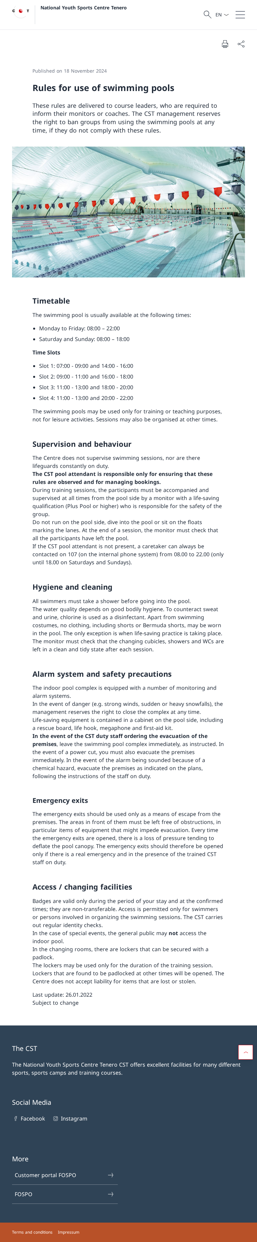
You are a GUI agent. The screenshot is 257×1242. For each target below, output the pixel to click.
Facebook (33, 1118)
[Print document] (225, 43)
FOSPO (23, 1194)
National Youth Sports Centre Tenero (83, 7)
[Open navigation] (240, 14)
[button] (245, 1052)
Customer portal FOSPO (45, 1175)
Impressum (68, 1232)
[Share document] (241, 43)
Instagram (74, 1118)
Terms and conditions (32, 1232)
